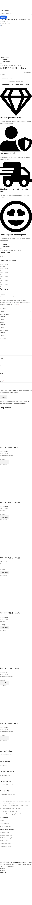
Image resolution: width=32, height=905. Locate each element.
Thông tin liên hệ (4, 823)
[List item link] (16, 433)
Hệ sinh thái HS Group (5, 826)
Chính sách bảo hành (5, 843)
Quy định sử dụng (4, 832)
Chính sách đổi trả (5, 841)
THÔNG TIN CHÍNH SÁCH (7, 829)
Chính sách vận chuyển (6, 838)
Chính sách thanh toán (6, 835)
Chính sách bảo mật (5, 846)
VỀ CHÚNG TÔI (4, 818)
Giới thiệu (2, 820)
